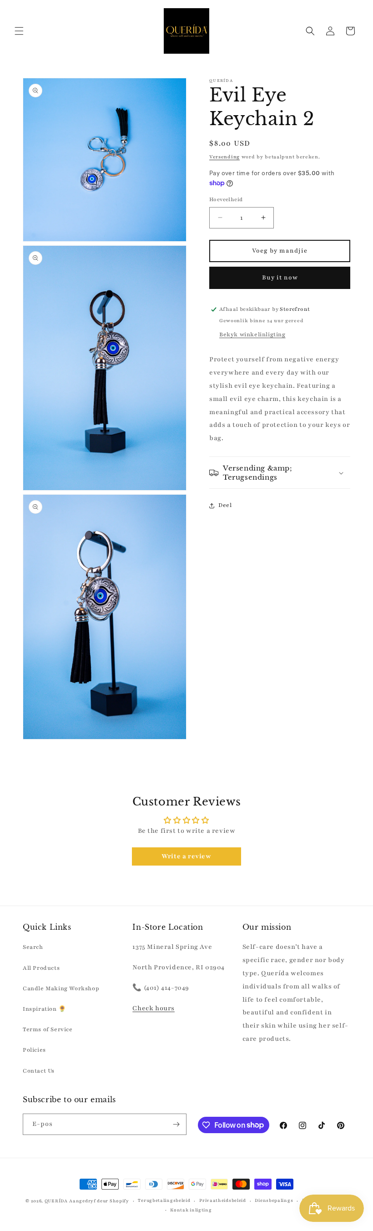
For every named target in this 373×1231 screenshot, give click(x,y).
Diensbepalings (274, 1200)
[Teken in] (176, 1124)
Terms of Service (48, 1029)
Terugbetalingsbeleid (164, 1200)
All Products (41, 968)
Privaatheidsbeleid (222, 1200)
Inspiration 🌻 (44, 1009)
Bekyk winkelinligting (252, 334)
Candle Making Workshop (61, 988)
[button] (19, 31)
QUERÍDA (56, 1201)
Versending (224, 156)
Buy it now (280, 278)
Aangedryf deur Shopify (99, 1201)
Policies (34, 1050)
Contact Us (39, 1070)
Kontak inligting (191, 1210)
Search (33, 947)
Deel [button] (225, 505)
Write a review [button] (186, 856)
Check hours (153, 1008)
